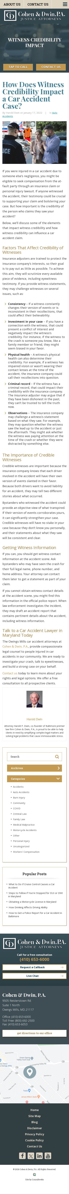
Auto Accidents (21, 792)
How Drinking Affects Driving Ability (28, 907)
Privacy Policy (34, 1134)
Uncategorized (21, 846)
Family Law (19, 819)
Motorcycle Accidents (25, 830)
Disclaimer (34, 1128)
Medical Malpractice (24, 824)
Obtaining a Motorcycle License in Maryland (32, 901)
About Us (12, 4)
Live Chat (32, 976)
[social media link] (22, 1156)
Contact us (9, 673)
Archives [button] (17, 768)
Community (19, 803)
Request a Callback (32, 967)
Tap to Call (18, 67)
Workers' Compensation (26, 851)
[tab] (34, 768)
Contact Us (37, 4)
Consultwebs (38, 1179)
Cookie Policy (34, 1140)
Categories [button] (18, 778)
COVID (16, 808)
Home (34, 1110)
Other (16, 835)
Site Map (34, 1116)
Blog (34, 1122)
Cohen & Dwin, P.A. (15, 646)
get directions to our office (34, 1033)
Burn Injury (19, 797)
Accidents (18, 786)
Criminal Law (20, 813)
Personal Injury (21, 840)
